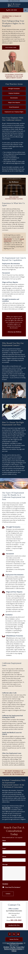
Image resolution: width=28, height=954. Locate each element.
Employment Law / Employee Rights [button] (14, 111)
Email (4, 848)
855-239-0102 (12, 10)
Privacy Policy (20, 947)
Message (5, 864)
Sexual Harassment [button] (14, 107)
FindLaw (14, 951)
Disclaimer (5, 883)
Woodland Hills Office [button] (14, 925)
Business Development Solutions (13, 949)
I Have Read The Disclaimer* (13, 887)
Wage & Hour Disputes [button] (14, 102)
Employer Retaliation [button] (14, 93)
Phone (4, 856)
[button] (25, 10)
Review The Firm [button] (14, 939)
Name (4, 840)
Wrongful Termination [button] (14, 88)
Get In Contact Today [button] (10, 47)
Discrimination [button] (14, 98)
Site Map (12, 947)
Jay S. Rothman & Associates (15, 943)
